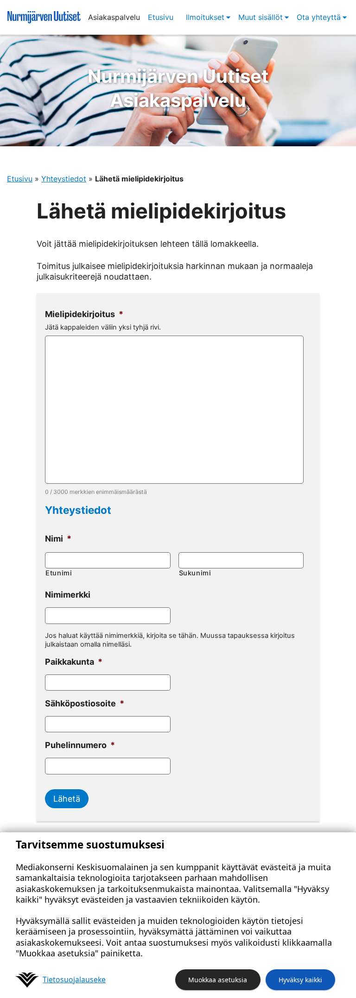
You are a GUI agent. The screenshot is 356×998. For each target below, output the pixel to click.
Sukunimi (195, 573)
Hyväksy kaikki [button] (300, 979)
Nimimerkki (67, 594)
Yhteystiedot (63, 178)
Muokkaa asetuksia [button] (217, 979)
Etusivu (160, 17)
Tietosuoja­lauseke (74, 979)
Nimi (58, 538)
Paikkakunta (73, 662)
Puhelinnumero (80, 745)
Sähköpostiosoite (84, 703)
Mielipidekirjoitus (84, 314)
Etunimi (58, 573)
